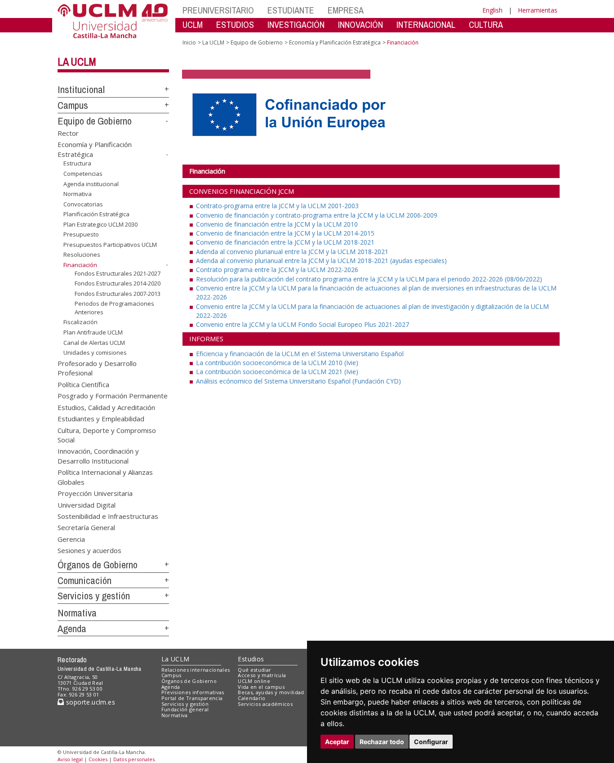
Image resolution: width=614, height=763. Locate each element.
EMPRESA (346, 10)
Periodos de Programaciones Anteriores (114, 307)
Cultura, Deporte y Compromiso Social (107, 434)
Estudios (251, 659)
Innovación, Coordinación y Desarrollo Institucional (98, 455)
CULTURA (486, 24)
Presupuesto (81, 234)
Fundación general (185, 709)
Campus (73, 105)
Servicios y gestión (94, 595)
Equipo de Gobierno (95, 121)
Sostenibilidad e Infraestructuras (108, 515)
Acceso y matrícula (262, 675)
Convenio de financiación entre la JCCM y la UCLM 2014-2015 (285, 233)
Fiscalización (80, 322)
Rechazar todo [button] (382, 741)
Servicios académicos (265, 704)
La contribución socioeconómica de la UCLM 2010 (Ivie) (277, 362)
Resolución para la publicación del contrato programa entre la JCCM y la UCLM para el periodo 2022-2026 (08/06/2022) (369, 279)
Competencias (82, 174)
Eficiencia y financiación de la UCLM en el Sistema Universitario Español (300, 353)
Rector (68, 132)
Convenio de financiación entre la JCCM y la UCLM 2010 (277, 224)
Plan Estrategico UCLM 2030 (100, 224)
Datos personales (134, 759)
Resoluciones (81, 254)
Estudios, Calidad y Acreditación (106, 406)
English (492, 10)
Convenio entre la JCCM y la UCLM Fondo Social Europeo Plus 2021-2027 (302, 324)
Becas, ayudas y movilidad (271, 692)
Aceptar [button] (337, 741)
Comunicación (84, 580)
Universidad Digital (87, 504)
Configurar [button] (431, 741)
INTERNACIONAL (425, 24)
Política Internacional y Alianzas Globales (105, 477)
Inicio (189, 42)
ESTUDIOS (235, 24)
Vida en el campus (261, 686)
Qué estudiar (254, 669)
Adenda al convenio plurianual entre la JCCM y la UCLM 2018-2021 (292, 251)
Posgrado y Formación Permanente (113, 395)
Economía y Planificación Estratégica (335, 42)
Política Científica (83, 383)
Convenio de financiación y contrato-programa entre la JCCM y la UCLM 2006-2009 (316, 215)
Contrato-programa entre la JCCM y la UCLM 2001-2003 (277, 205)
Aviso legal (70, 759)
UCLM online (254, 681)
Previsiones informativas (192, 692)
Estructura (77, 163)
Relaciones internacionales (195, 669)
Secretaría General (86, 527)
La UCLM (77, 61)
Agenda (72, 628)
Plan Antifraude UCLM (93, 332)
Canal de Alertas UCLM (94, 342)
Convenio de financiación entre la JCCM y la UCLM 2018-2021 (285, 242)
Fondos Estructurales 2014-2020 (117, 283)
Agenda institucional (91, 183)
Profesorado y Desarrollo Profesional (97, 368)
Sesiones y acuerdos (89, 550)
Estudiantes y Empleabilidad (101, 418)
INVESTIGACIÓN (296, 24)
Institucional (81, 89)
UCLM (192, 24)
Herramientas (537, 10)
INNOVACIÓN (360, 24)
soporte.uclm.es (89, 702)
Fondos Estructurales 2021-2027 (117, 273)
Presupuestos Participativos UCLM (110, 245)
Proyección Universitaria (95, 493)
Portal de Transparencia (192, 698)
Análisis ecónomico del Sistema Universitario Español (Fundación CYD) (298, 381)
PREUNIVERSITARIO (218, 10)
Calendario (251, 698)
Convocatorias (83, 204)
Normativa (77, 194)
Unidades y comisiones (95, 352)
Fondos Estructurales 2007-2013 (117, 294)
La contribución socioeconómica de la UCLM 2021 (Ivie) (277, 371)
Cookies (98, 759)
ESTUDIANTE (290, 10)
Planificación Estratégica (96, 214)
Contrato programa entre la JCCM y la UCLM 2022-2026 (277, 269)
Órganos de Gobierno (98, 564)
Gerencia (71, 538)
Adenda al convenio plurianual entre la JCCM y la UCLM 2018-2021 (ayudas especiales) (321, 260)
